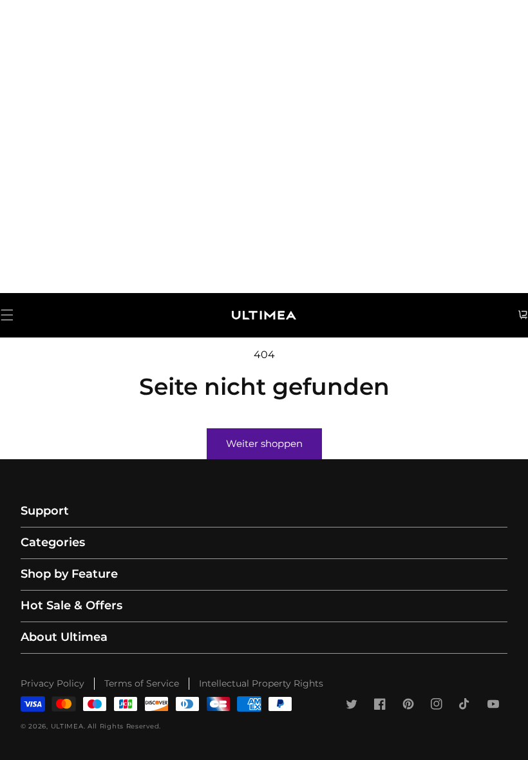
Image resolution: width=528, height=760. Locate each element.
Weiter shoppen (264, 443)
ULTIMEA (67, 726)
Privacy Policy (52, 683)
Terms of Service (141, 683)
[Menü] (7, 315)
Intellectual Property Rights (261, 683)
